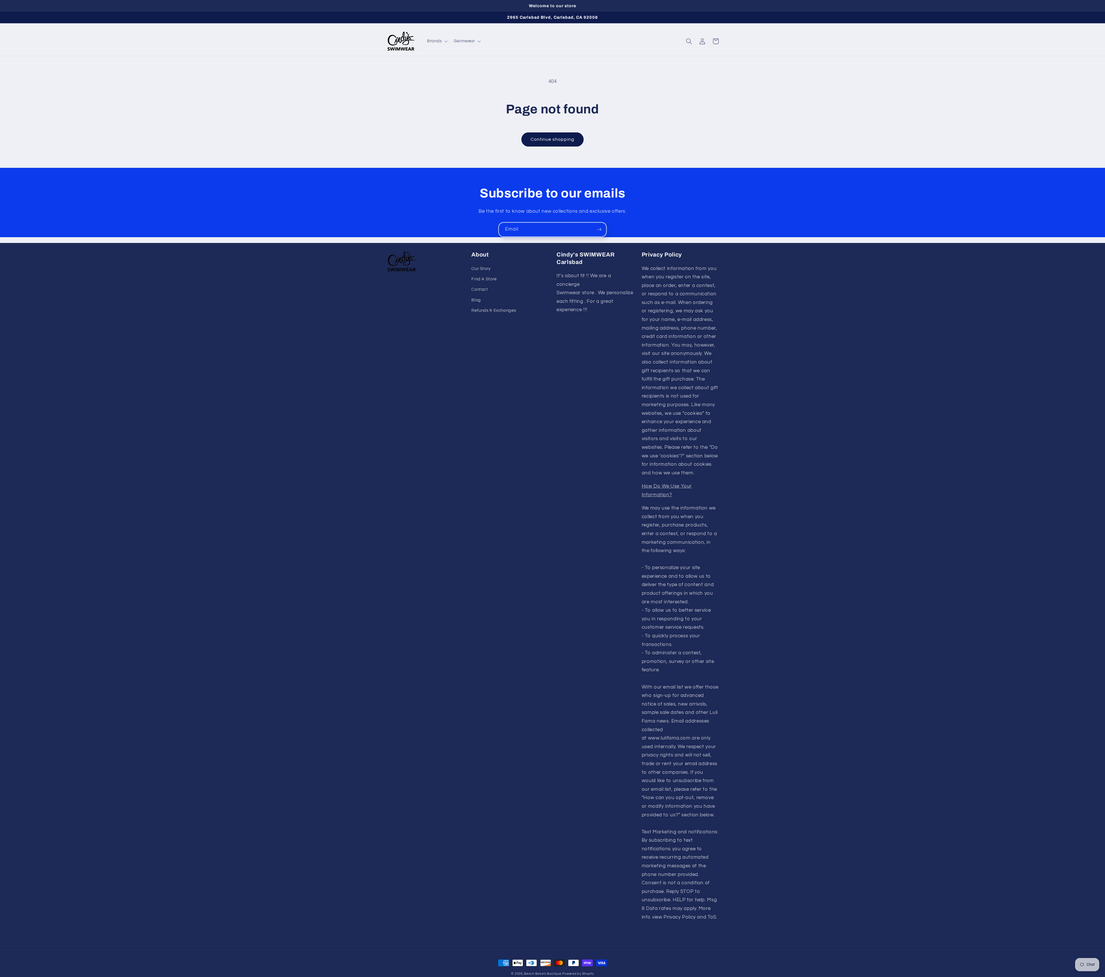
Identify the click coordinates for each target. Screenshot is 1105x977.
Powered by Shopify (578, 973)
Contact (479, 289)
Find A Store (484, 279)
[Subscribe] (599, 229)
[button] (436, 41)
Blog (476, 300)
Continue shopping (553, 139)
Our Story (481, 269)
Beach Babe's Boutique (542, 973)
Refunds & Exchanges (493, 310)
